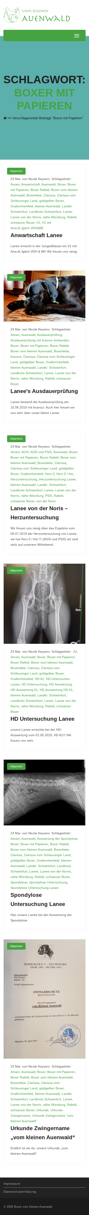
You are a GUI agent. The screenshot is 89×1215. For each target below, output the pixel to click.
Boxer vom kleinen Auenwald (31, 351)
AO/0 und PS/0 (41, 452)
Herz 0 (50, 474)
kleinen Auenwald (47, 206)
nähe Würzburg (54, 217)
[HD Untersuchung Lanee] (44, 603)
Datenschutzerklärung (19, 1191)
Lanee (67, 211)
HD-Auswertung (60, 684)
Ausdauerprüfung (49, 335)
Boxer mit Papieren (34, 346)
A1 (75, 651)
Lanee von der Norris (25, 217)
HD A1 (39, 679)
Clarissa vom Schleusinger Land (33, 468)
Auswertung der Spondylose (57, 838)
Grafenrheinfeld (21, 206)
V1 (38, 222)
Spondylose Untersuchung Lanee (34, 888)
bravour (15, 356)
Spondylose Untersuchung (48, 882)
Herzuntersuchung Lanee (57, 479)
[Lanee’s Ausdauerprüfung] (44, 295)
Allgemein (16, 171)
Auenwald (49, 184)
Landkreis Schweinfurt (45, 211)
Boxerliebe (34, 195)
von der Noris (46, 501)
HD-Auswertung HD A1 (56, 690)
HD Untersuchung (34, 684)
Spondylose (18, 882)
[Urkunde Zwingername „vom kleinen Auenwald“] (44, 999)
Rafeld (71, 217)
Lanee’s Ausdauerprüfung (44, 391)
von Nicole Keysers (36, 179)
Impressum (11, 1183)
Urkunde (42, 1110)
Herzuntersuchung (23, 479)
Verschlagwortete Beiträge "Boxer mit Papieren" (47, 118)
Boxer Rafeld (40, 190)
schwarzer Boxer (22, 222)
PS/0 (48, 495)
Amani (15, 184)
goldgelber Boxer (51, 201)
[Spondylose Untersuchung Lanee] (44, 792)
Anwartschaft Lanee (36, 235)
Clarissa (49, 195)
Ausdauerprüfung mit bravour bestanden (39, 340)
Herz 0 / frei (64, 474)
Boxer (62, 184)
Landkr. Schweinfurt (51, 367)
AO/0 (25, 452)
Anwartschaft (30, 184)
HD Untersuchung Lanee (42, 719)
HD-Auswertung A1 (24, 690)
